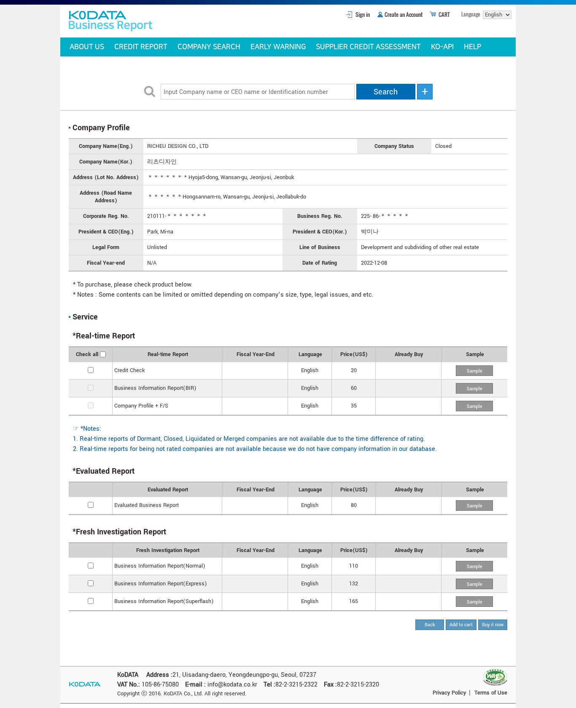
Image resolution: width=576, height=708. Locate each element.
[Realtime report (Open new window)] (474, 370)
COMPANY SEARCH (209, 47)
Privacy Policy (449, 693)
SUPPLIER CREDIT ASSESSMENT (368, 47)
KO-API (442, 47)
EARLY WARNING (278, 47)
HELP (472, 47)
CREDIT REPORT (140, 47)
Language (470, 14)
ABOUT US (87, 47)
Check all (87, 354)
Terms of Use (490, 693)
